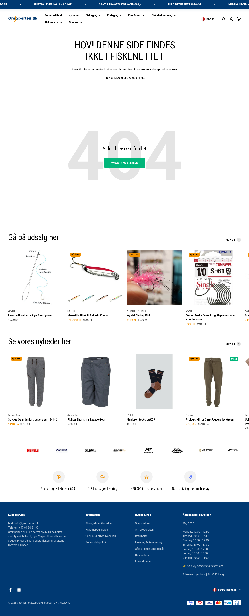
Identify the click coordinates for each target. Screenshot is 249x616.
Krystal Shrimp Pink (139, 315)
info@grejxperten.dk (27, 523)
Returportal (141, 536)
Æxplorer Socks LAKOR (141, 419)
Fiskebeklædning (161, 15)
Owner (189, 311)
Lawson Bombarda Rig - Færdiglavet (30, 315)
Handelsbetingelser (97, 529)
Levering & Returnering (148, 542)
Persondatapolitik (95, 542)
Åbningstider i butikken (98, 523)
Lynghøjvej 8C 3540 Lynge (209, 574)
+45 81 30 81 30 (28, 527)
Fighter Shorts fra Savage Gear (86, 419)
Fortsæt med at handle (124, 162)
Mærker (74, 22)
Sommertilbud (53, 15)
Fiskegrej (91, 15)
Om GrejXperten (144, 529)
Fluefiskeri (134, 15)
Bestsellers (142, 555)
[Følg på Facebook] (10, 590)
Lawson (11, 311)
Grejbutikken (142, 523)
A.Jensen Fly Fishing (136, 311)
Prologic (189, 415)
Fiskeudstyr (52, 22)
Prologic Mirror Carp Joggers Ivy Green (210, 419)
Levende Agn (143, 561)
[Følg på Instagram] (19, 590)
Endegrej (112, 15)
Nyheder (74, 15)
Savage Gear (14, 415)
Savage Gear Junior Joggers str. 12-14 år (33, 419)
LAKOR (130, 415)
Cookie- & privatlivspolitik (100, 536)
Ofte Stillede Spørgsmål (149, 548)
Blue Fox (71, 311)
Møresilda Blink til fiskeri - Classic (88, 315)
